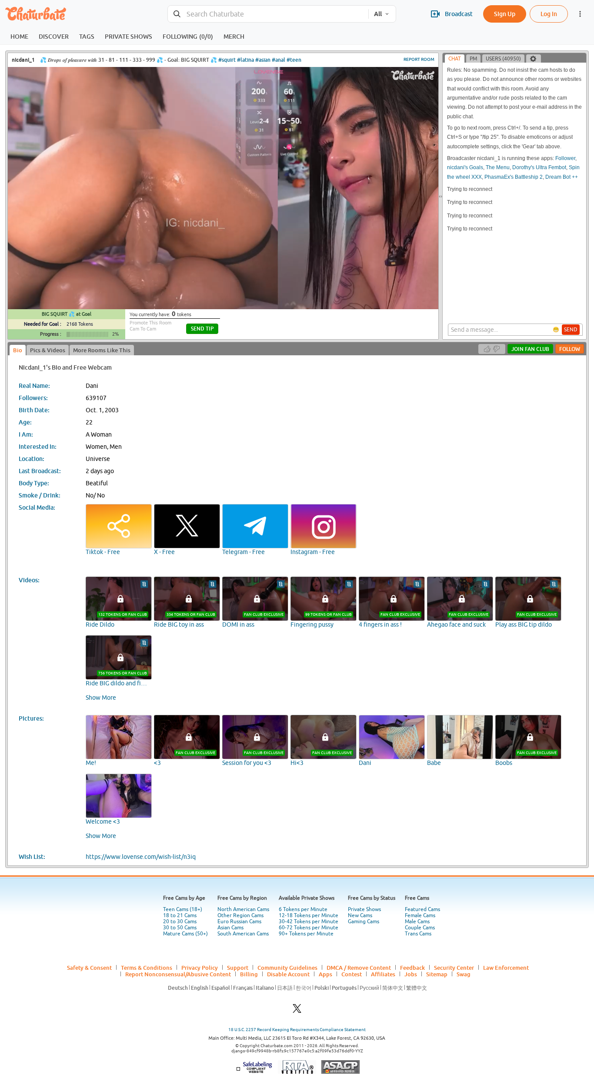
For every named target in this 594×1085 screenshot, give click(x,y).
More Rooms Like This (101, 350)
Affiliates (383, 974)
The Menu (498, 167)
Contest (351, 974)
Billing (249, 974)
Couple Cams (420, 928)
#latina (245, 60)
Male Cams (417, 921)
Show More (101, 697)
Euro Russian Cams (239, 921)
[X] (297, 1011)
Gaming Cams (363, 921)
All (378, 13)
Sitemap (436, 974)
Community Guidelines (287, 967)
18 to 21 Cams (180, 915)
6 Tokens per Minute (303, 909)
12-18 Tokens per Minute (308, 915)
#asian (262, 60)
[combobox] (268, 14)
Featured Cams (422, 909)
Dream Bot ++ (561, 177)
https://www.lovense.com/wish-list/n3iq (141, 856)
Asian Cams (230, 928)
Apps (325, 974)
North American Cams (243, 909)
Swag (464, 974)
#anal (278, 60)
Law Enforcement (506, 967)
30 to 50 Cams (180, 928)
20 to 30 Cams (180, 921)
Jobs (410, 974)
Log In (549, 13)
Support (237, 967)
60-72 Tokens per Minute (308, 928)
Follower (565, 158)
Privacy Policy (199, 967)
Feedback (412, 967)
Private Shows (364, 909)
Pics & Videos (47, 350)
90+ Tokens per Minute (306, 934)
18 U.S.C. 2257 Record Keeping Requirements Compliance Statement (297, 1029)
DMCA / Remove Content (359, 967)
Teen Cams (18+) (182, 909)
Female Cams (420, 915)
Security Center (454, 967)
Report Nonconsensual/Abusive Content (178, 974)
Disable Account (288, 974)
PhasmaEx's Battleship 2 (513, 177)
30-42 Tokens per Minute (308, 921)
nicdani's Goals (465, 167)
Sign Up (504, 13)
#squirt (227, 60)
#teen (294, 60)
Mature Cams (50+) (185, 934)
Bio (17, 350)
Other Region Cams (240, 915)
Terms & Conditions (146, 967)
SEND (570, 330)
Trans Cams (418, 934)
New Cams (360, 915)
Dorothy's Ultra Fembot (539, 167)
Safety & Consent (89, 967)
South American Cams (243, 934)
